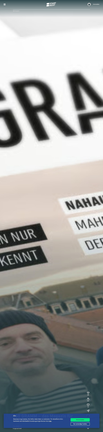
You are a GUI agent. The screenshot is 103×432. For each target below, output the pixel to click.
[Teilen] (88, 411)
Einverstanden (80, 419)
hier (50, 421)
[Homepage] (51, 4)
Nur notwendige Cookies (80, 424)
